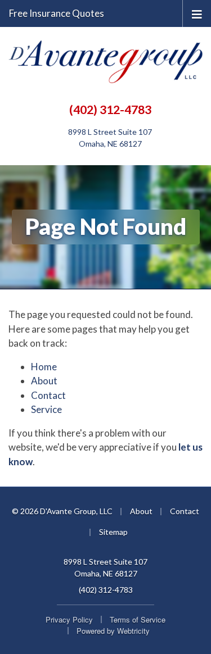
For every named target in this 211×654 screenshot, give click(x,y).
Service (46, 409)
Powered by (113, 630)
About (44, 381)
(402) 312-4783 (110, 109)
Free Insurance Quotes (56, 13)
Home (44, 367)
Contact (48, 395)
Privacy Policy (69, 619)
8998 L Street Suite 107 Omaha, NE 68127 (105, 567)
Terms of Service (137, 619)
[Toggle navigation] (197, 13)
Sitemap (113, 532)
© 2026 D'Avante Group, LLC (62, 511)
